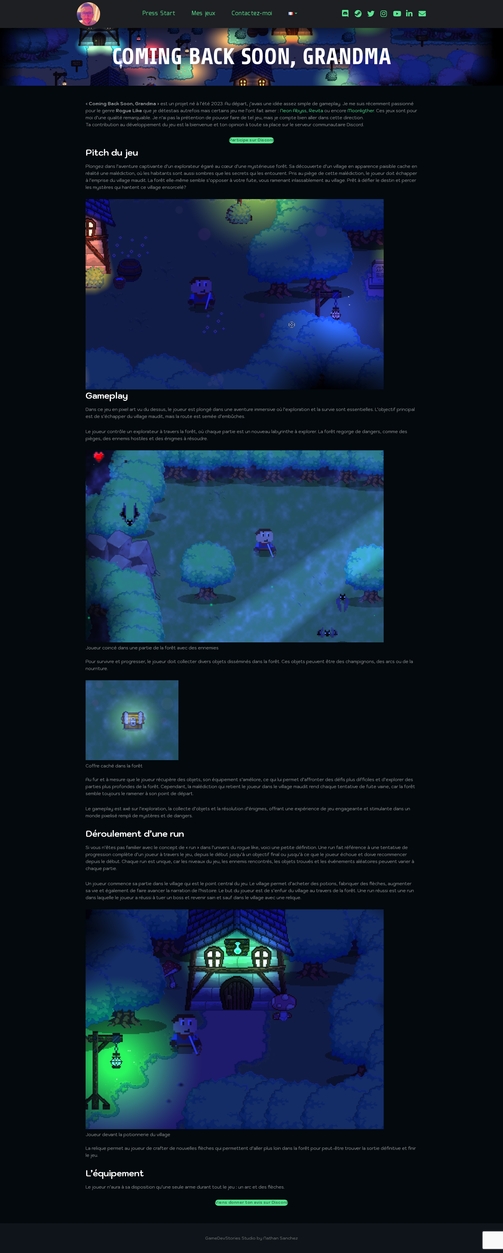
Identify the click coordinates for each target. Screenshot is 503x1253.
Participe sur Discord (251, 140)
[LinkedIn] (409, 12)
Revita (316, 110)
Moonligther (361, 110)
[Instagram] (384, 12)
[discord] (345, 12)
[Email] (422, 12)
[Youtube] (396, 12)
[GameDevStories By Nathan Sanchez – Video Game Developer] (88, 14)
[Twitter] (371, 12)
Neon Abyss (293, 110)
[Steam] (358, 12)
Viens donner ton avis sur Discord (251, 1202)
